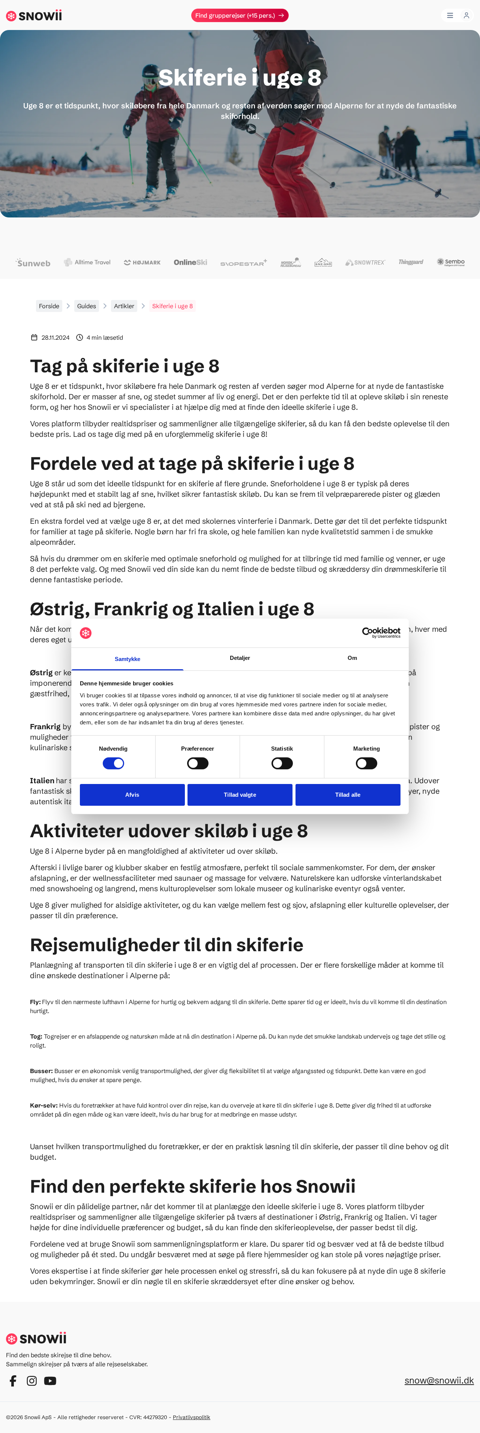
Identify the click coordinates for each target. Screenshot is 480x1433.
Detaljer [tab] (240, 658)
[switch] (197, 763)
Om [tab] (352, 658)
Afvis (132, 794)
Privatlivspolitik (191, 1417)
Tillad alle (347, 794)
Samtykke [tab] (128, 659)
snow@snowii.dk (439, 1380)
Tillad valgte (240, 794)
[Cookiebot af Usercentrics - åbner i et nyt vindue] (367, 633)
